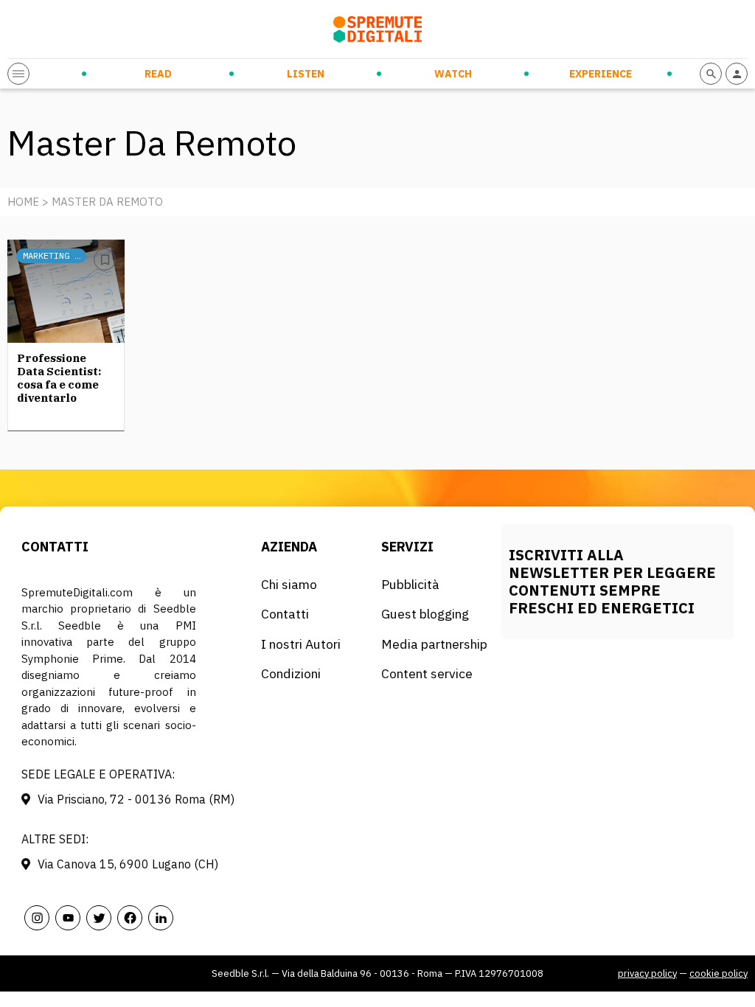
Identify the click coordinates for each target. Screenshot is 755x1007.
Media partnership (434, 643)
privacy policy (647, 973)
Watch (453, 73)
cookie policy (718, 973)
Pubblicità (410, 584)
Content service (427, 673)
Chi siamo (289, 584)
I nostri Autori (301, 643)
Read (158, 73)
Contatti (285, 613)
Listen (305, 73)
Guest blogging (425, 613)
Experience (600, 73)
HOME (23, 202)
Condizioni (291, 673)
